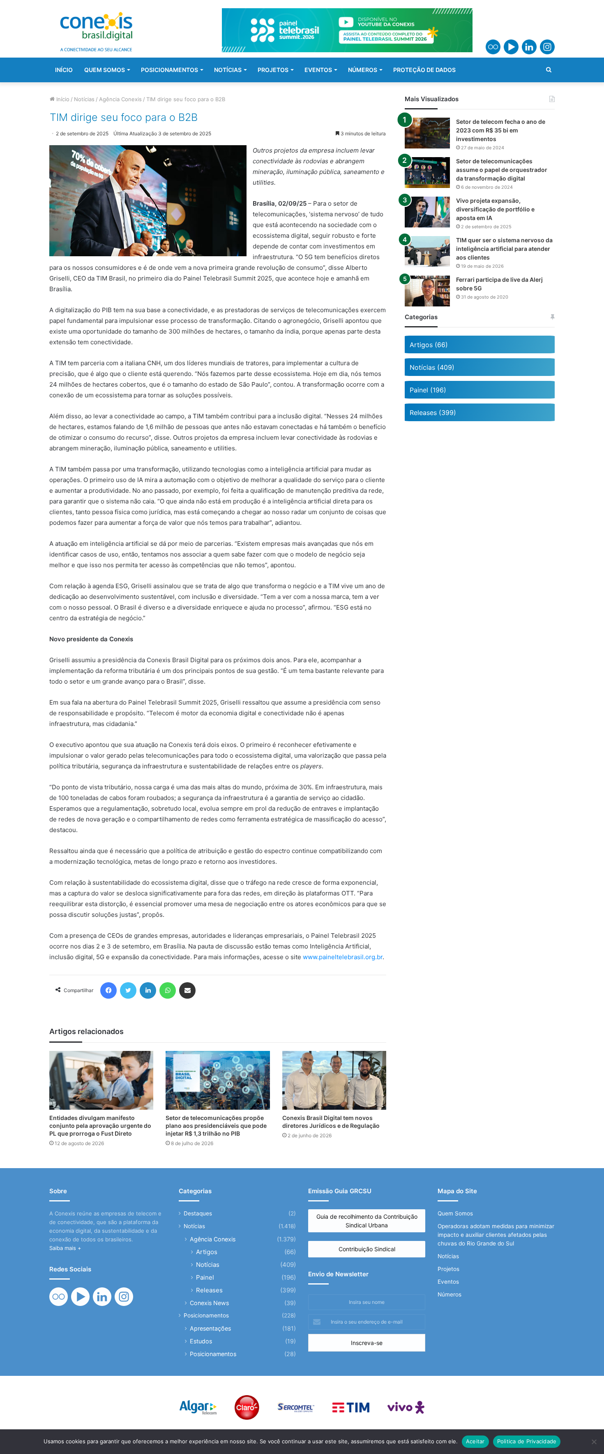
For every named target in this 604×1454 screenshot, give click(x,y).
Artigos (206, 1252)
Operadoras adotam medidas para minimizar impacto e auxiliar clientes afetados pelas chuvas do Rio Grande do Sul (496, 1235)
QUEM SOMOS (104, 69)
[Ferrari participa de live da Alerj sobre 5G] (427, 291)
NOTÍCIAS (228, 69)
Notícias (84, 99)
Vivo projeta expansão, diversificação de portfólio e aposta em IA (495, 209)
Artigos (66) (429, 345)
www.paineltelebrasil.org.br (343, 957)
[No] (594, 1442)
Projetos (448, 1269)
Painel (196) (428, 390)
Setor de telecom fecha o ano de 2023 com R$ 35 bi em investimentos (500, 130)
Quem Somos (455, 1213)
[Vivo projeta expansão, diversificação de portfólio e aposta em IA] (427, 212)
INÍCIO (64, 69)
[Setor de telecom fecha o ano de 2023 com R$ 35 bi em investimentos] (427, 133)
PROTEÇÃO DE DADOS (424, 69)
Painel (205, 1277)
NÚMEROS (362, 69)
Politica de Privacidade (527, 1441)
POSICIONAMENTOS (169, 69)
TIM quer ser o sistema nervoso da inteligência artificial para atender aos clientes (504, 249)
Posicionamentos (206, 1315)
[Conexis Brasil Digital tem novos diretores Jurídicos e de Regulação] (334, 1080)
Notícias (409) (432, 367)
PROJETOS (273, 69)
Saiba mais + (65, 1248)
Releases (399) (433, 412)
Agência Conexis (120, 99)
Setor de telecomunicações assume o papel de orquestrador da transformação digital (501, 170)
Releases (209, 1290)
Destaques (198, 1213)
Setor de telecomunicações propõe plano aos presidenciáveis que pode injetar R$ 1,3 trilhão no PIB (216, 1125)
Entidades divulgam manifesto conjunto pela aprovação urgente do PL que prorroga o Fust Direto (100, 1125)
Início (62, 99)
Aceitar (475, 1441)
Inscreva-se (367, 1342)
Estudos (201, 1341)
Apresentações (210, 1328)
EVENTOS (318, 69)
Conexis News (209, 1302)
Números (449, 1294)
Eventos (448, 1281)
